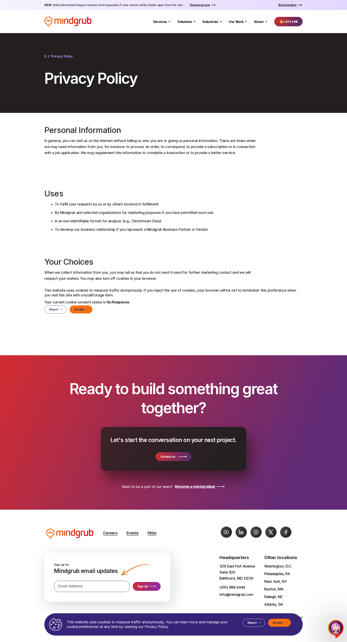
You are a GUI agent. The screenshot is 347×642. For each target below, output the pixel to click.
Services (160, 22)
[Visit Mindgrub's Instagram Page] (256, 532)
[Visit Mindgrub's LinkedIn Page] (241, 532)
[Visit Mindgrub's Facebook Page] (285, 532)
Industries (210, 22)
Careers (110, 533)
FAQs (152, 533)
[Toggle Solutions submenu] (194, 21)
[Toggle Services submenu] (169, 21)
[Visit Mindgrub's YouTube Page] (226, 532)
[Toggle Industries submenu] (220, 21)
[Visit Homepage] (67, 21)
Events (133, 533)
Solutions (185, 22)
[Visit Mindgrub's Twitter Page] (271, 532)
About (258, 22)
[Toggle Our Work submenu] (246, 21)
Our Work (236, 22)
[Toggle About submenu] (266, 21)
